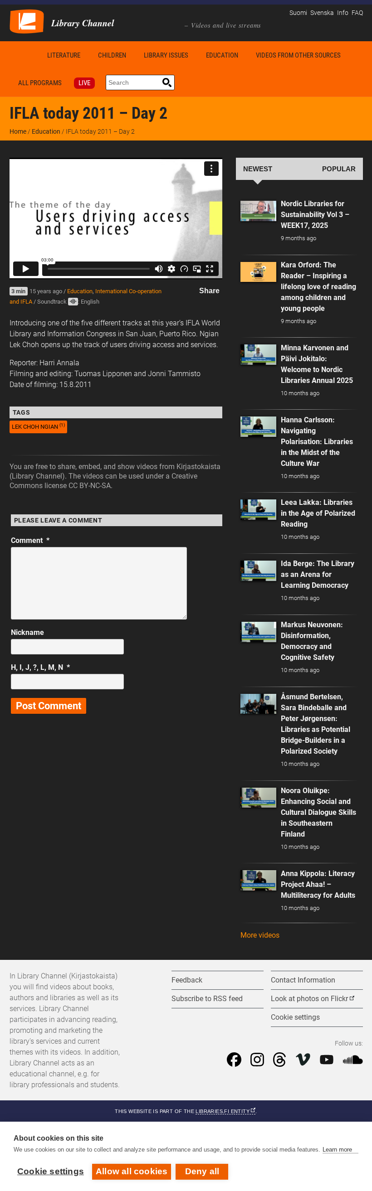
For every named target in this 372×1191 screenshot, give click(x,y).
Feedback (186, 980)
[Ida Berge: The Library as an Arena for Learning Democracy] (258, 571)
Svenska (322, 13)
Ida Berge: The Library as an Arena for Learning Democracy (317, 574)
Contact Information (303, 980)
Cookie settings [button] (295, 1017)
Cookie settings (50, 1171)
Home (24, 55)
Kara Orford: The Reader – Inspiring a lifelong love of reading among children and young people (318, 287)
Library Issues (166, 55)
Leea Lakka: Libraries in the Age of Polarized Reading (318, 513)
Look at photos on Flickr (309, 998)
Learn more (337, 1149)
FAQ (357, 13)
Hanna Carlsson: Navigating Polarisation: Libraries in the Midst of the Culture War (317, 442)
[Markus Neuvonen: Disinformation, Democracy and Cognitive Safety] (258, 632)
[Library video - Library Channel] (27, 20)
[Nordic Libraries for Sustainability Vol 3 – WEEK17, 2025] (258, 211)
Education (222, 55)
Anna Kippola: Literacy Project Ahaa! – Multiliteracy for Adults (318, 884)
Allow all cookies (131, 1171)
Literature (63, 55)
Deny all (202, 1171)
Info (342, 13)
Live (84, 83)
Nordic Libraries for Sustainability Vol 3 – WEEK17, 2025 (315, 214)
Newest (257, 169)
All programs (40, 83)
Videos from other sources (298, 55)
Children (112, 55)
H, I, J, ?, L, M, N (40, 667)
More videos (259, 935)
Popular (339, 169)
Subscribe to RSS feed (207, 998)
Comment (30, 540)
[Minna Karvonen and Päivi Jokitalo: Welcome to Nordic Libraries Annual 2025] (258, 354)
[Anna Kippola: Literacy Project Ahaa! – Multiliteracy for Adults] (258, 880)
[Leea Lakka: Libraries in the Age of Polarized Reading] (258, 509)
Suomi (298, 13)
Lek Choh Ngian (38, 426)
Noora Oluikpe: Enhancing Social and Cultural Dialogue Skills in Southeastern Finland (318, 812)
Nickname (27, 632)
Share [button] (209, 291)
